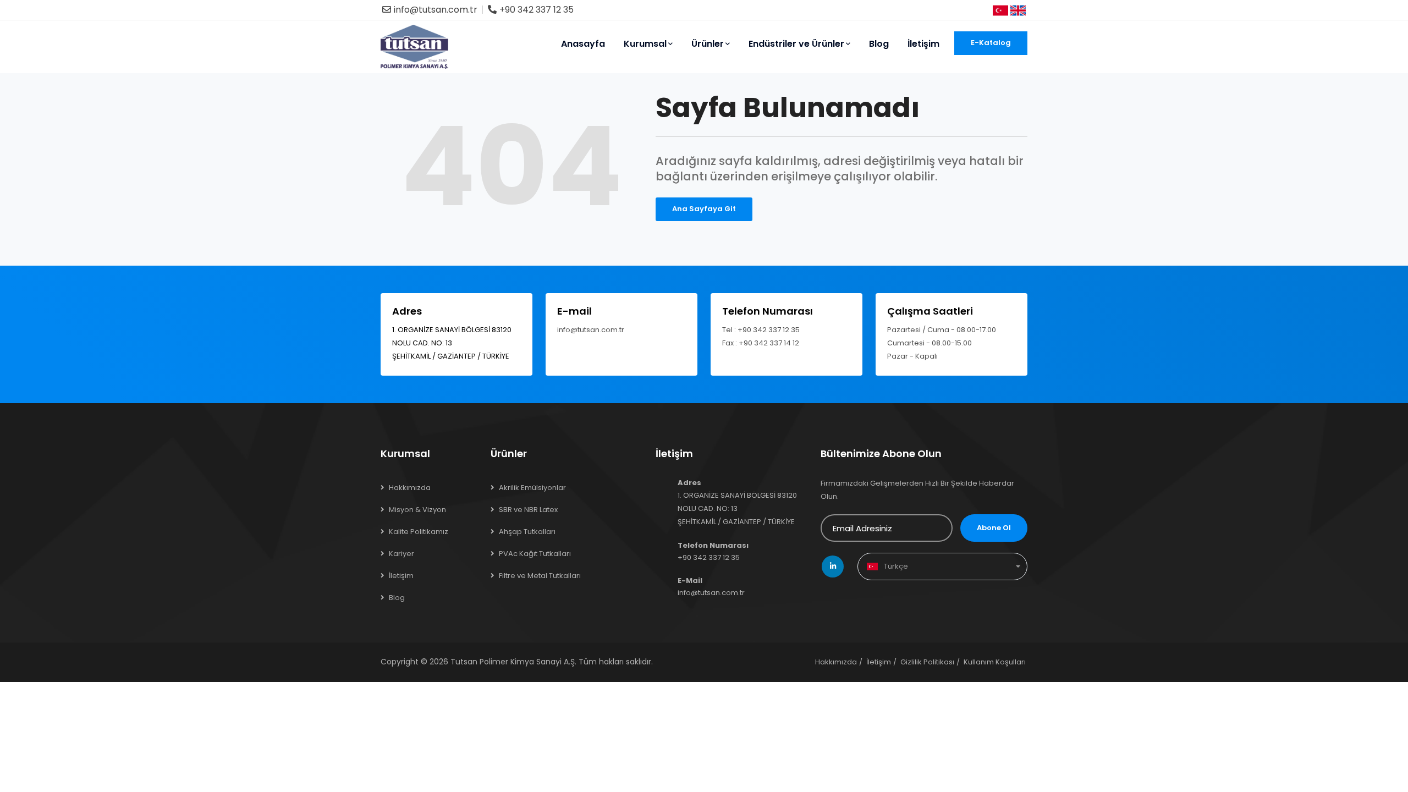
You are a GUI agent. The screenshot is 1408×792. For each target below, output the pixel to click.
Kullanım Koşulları (995, 662)
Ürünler (707, 43)
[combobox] (942, 566)
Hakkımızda (410, 487)
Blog (879, 43)
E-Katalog (991, 42)
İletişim (923, 43)
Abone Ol (994, 527)
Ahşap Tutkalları (527, 531)
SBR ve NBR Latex (528, 509)
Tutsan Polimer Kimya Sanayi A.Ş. (513, 661)
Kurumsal (645, 43)
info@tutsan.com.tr (435, 9)
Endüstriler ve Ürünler (796, 43)
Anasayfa (583, 43)
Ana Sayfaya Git (704, 209)
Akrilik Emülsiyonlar (532, 487)
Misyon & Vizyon (417, 509)
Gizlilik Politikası (927, 662)
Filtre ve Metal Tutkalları (540, 575)
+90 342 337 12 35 (536, 9)
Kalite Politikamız (418, 531)
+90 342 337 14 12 (769, 343)
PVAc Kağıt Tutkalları (535, 553)
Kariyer (401, 553)
